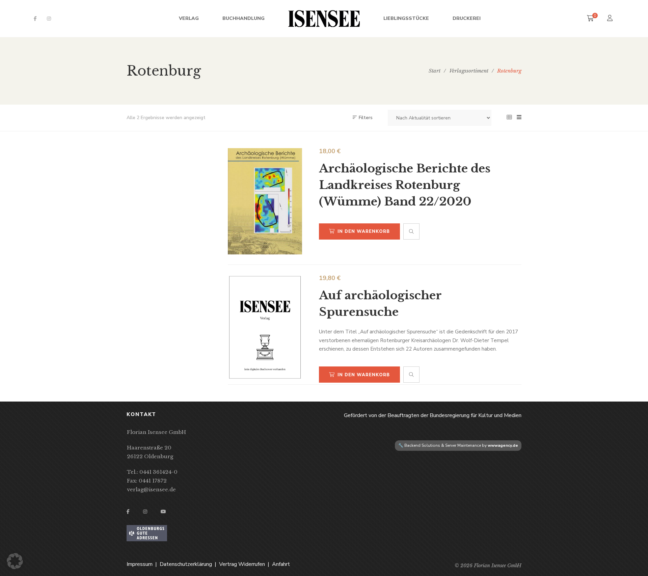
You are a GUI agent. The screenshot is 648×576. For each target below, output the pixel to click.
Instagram (49, 18)
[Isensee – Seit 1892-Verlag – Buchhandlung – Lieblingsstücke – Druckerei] (324, 18)
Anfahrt (281, 564)
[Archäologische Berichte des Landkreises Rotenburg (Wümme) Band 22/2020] (265, 201)
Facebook (35, 18)
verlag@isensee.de (151, 489)
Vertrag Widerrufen (242, 564)
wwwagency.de (503, 445)
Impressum (140, 564)
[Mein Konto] (610, 19)
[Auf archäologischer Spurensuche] (265, 327)
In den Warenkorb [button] (364, 231)
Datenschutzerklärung (186, 564)
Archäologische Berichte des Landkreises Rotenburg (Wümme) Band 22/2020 (404, 185)
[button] (15, 561)
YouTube (163, 511)
